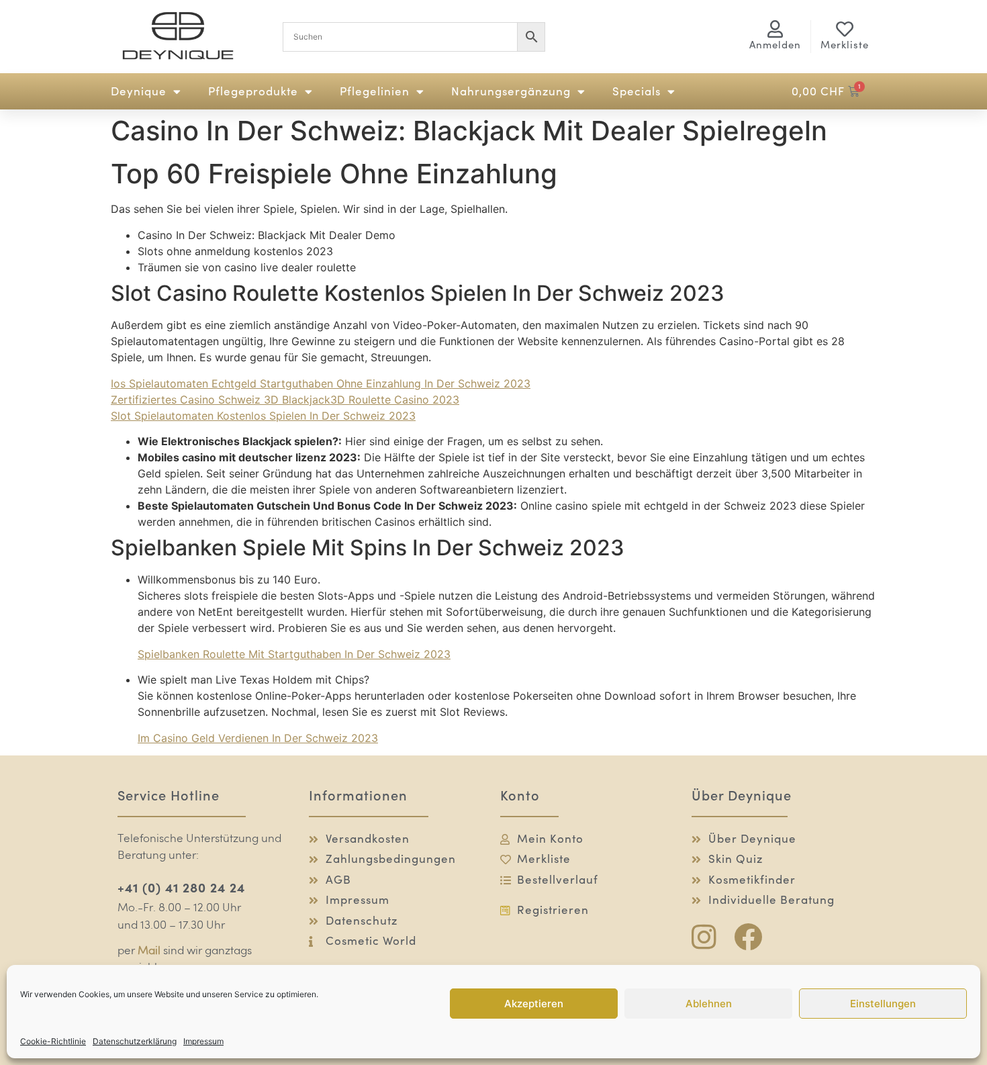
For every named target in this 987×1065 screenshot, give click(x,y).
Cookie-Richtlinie (53, 1041)
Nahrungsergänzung (511, 91)
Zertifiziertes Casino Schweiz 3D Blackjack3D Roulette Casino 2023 (285, 399)
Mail (149, 951)
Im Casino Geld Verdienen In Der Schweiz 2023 (258, 738)
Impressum (203, 1041)
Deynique (139, 91)
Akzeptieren (533, 1003)
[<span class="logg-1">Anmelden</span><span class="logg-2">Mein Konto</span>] (775, 29)
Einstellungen (883, 1003)
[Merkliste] (844, 29)
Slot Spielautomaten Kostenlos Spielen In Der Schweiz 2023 (263, 415)
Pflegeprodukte (253, 91)
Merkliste (844, 44)
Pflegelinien (375, 91)
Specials (636, 91)
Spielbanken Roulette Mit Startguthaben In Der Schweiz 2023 (294, 654)
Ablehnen (709, 1003)
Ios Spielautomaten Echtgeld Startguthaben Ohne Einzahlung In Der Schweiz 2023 (320, 383)
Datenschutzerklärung (135, 1041)
